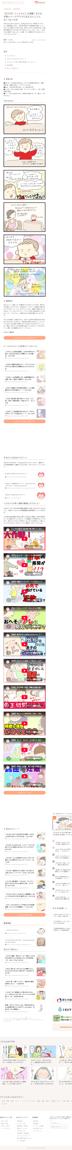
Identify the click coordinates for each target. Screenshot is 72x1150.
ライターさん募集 (38, 1126)
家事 (12, 1101)
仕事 (3, 1101)
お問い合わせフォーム (58, 1127)
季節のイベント (56, 1101)
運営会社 (35, 1121)
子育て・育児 (5, 1126)
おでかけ (4, 1104)
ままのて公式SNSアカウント (16, 59)
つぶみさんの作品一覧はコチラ (24, 421)
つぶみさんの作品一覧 (24, 915)
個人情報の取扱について (24, 1138)
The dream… (11, 56)
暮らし (48, 1101)
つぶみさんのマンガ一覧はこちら (24, 338)
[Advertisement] (17, 442)
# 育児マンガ (7, 9)
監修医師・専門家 (22, 1126)
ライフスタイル (5, 1128)
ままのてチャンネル (24, 793)
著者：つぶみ (8, 40)
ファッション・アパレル (28, 1101)
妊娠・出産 (4, 1123)
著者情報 (10, 65)
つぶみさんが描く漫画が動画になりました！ (22, 62)
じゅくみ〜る (37, 1131)
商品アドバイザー (22, 1128)
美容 (43, 1101)
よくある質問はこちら (54, 1123)
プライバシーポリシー (23, 1136)
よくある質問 (21, 1140)
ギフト (17, 1101)
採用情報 (35, 1123)
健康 (38, 1101)
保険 (7, 1101)
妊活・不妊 (4, 1121)
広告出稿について (38, 1128)
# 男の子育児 (16, 9)
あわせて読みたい (13, 68)
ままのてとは (21, 1131)
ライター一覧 (21, 1123)
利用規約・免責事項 (23, 1133)
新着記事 (19, 1121)
